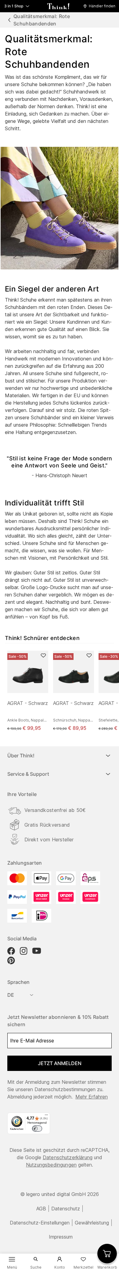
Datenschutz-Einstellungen (40, 1223)
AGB (41, 1208)
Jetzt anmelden (59, 1063)
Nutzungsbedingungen (51, 1165)
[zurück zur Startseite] (58, 6)
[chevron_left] (9, 20)
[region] (62, 691)
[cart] (107, 1253)
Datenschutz (65, 1208)
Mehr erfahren (91, 1097)
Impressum (61, 1237)
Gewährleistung (92, 1223)
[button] (101, 6)
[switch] (37, 1128)
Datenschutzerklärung (67, 1157)
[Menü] (46, 1116)
